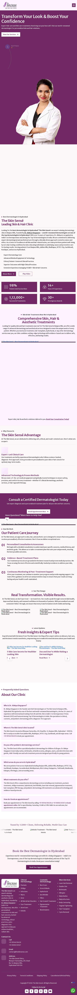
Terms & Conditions (26, 976)
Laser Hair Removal (65, 883)
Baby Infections (64, 899)
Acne (22, 898)
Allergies (62, 893)
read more (11, 658)
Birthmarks (63, 890)
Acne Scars (24, 907)
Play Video (26, 274)
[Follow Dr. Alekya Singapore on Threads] (41, 991)
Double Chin (63, 886)
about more (7, 274)
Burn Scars (43, 885)
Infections (24, 891)
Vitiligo (23, 888)
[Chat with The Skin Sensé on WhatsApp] (73, 990)
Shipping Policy (42, 976)
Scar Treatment (26, 904)
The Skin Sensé (38, 983)
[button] (74, 5)
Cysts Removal (64, 912)
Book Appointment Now (37, 512)
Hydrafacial (44, 891)
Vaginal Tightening (65, 906)
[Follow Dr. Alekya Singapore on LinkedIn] (27, 991)
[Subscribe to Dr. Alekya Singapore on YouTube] (50, 991)
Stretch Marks (44, 888)
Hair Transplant (64, 909)
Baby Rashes (63, 896)
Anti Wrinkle (44, 895)
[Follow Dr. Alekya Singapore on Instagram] (36, 991)
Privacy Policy (11, 976)
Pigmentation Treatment (44, 905)
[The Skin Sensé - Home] (10, 883)
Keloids (23, 911)
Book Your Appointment (38, 867)
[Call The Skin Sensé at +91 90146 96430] (73, 984)
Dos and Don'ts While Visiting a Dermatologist (21, 652)
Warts (23, 895)
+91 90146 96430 (17, 519)
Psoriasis (23, 885)
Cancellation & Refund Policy (60, 976)
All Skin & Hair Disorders (28, 901)
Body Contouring (64, 902)
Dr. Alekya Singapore (32, 233)
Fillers (42, 898)
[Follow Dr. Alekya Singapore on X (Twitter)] (45, 991)
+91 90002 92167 (59, 803)
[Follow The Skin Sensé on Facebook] (31, 991)
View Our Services (9, 34)
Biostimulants (44, 910)
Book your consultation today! (57, 419)
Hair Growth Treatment (48, 901)
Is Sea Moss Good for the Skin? (53, 651)
